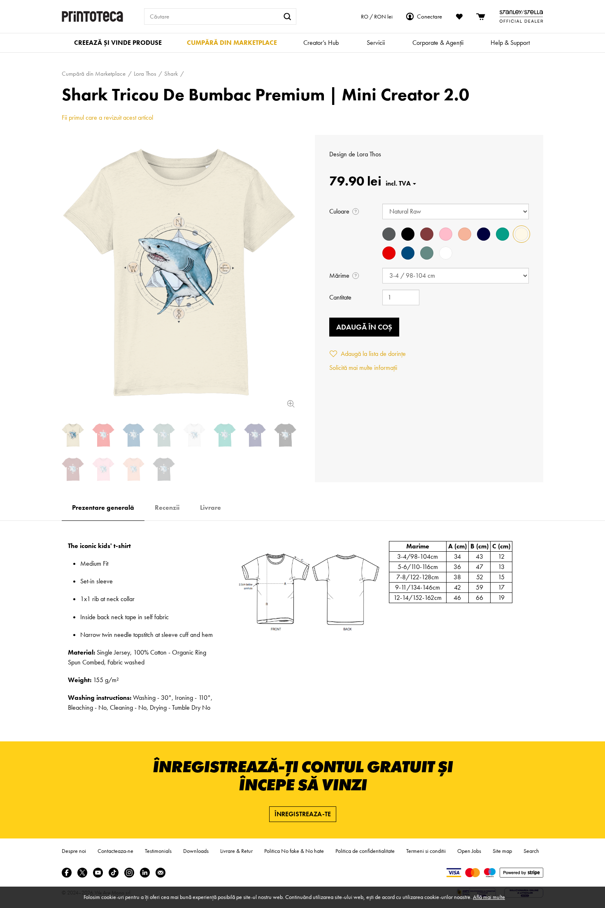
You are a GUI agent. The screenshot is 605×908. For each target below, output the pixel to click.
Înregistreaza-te (303, 814)
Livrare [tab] (210, 507)
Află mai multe (489, 897)
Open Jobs (469, 851)
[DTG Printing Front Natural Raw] (179, 272)
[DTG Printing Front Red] (103, 435)
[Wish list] (459, 16)
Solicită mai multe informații (363, 367)
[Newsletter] (160, 872)
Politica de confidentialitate (365, 851)
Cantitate (340, 297)
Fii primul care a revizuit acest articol (107, 117)
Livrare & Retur (236, 851)
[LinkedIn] (145, 872)
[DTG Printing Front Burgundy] (73, 469)
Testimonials (158, 851)
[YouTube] (98, 872)
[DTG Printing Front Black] (285, 435)
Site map (502, 851)
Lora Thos (369, 154)
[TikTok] (113, 872)
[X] (82, 872)
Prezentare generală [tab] (103, 507)
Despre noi (74, 851)
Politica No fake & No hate (294, 851)
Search (531, 851)
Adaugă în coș (364, 327)
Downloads (196, 851)
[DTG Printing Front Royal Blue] (134, 435)
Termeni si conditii (426, 851)
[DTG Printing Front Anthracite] (164, 469)
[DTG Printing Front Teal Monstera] (164, 435)
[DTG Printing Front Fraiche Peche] (134, 469)
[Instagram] (129, 872)
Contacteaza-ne (115, 851)
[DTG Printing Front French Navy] (255, 435)
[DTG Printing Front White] (194, 435)
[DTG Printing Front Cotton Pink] (103, 469)
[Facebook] (66, 872)
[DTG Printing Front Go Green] (224, 435)
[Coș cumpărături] (481, 16)
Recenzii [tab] (167, 507)
